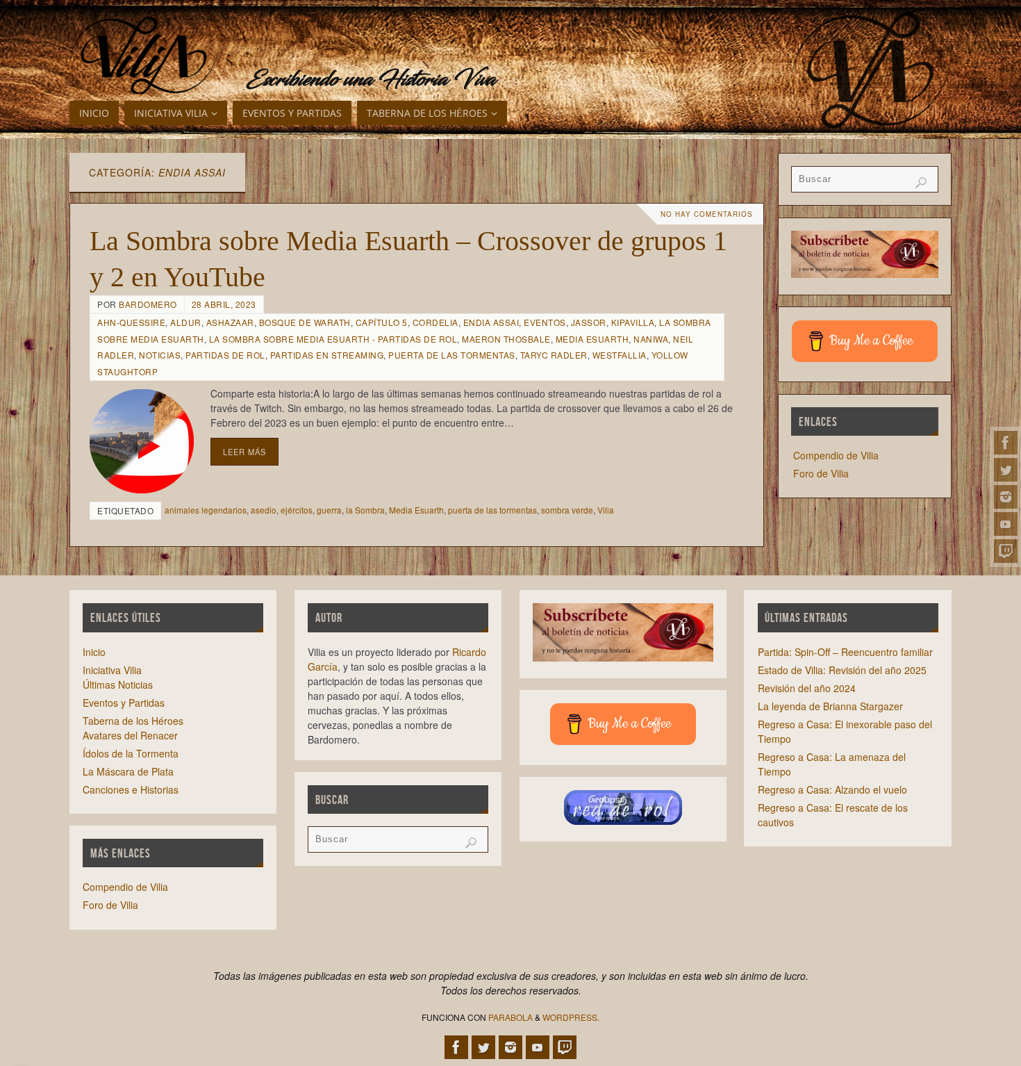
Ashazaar (230, 322)
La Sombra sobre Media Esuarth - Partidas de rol (333, 339)
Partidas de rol (225, 355)
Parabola (510, 1017)
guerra (329, 510)
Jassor (588, 322)
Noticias (160, 355)
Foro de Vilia (821, 473)
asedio (263, 510)
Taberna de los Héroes (133, 721)
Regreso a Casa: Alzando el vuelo (832, 789)
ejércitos (297, 510)
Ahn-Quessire (131, 322)
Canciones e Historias (131, 789)
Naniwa (650, 339)
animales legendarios (206, 510)
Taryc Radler (554, 355)
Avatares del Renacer (130, 735)
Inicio (94, 652)
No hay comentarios (707, 214)
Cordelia (435, 322)
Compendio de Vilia (836, 455)
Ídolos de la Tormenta (131, 753)
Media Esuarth (592, 339)
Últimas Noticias (118, 684)
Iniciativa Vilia (112, 670)
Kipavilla (633, 322)
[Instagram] (1006, 497)
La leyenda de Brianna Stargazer (830, 706)
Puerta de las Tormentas (451, 355)
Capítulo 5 (382, 322)
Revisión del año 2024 (807, 688)
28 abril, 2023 (224, 304)
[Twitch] (1006, 551)
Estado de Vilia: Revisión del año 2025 (842, 670)
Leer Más (244, 451)
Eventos (545, 322)
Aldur (185, 322)
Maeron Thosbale (506, 339)
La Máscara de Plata (128, 771)
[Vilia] (144, 55)
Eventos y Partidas (124, 703)
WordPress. (570, 1017)
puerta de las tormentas (492, 510)
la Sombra (365, 510)
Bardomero (148, 304)
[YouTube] (1006, 524)
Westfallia (619, 355)
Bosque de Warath (305, 322)
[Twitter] (1006, 470)
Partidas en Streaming (327, 355)
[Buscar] (921, 183)
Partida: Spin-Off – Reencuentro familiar (845, 652)
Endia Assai (491, 322)
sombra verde (567, 510)
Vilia (605, 510)
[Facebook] (1006, 442)
